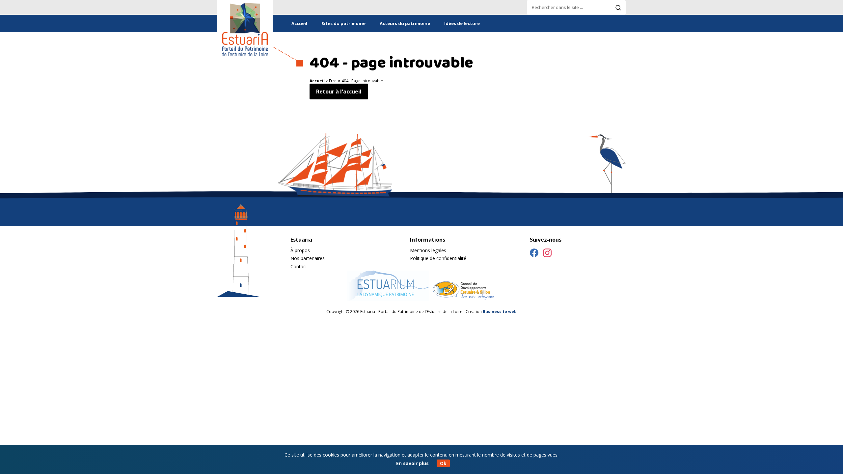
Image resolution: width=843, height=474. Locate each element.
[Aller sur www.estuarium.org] (388, 299)
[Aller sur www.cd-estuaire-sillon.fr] (463, 299)
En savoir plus (412, 463)
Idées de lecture (462, 23)
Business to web (500, 311)
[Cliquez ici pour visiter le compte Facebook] (534, 254)
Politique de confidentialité (438, 258)
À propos (300, 250)
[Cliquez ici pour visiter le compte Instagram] (547, 254)
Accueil (299, 23)
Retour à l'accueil (339, 91)
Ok (443, 463)
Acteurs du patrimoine (405, 23)
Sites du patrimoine (343, 23)
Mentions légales (428, 250)
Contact (298, 266)
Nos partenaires (307, 258)
